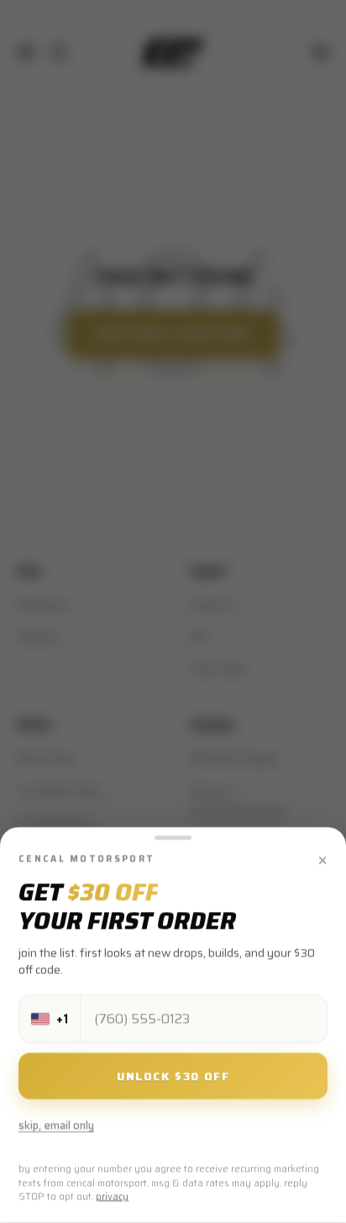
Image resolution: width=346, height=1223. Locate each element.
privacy (112, 1197)
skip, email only (56, 1126)
